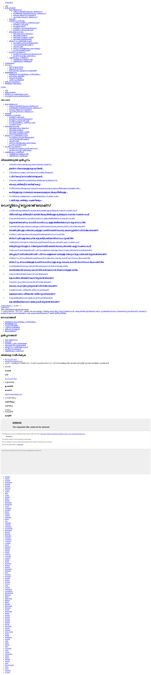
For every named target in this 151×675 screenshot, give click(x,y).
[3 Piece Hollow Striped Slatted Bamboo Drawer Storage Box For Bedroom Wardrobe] (50, 250)
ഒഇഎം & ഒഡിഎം (16, 69)
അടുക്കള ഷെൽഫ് (20, 35)
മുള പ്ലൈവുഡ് (15, 10)
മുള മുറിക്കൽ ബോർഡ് (39, 313)
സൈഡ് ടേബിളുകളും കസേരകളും (26, 48)
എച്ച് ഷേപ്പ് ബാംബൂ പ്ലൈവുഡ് (25, 17)
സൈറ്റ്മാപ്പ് (54, 311)
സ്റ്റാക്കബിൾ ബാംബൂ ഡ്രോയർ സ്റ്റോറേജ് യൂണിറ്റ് (119, 311)
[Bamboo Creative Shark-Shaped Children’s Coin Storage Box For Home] (43, 210)
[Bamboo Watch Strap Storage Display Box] (30, 282)
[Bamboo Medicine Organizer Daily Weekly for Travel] (38, 266)
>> (13, 306)
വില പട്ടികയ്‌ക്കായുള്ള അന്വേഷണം (15, 309)
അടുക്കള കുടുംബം (16, 32)
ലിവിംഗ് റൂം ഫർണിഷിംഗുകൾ (20, 41)
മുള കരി (12, 19)
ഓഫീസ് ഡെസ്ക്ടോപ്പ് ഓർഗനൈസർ (27, 54)
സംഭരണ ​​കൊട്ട (19, 26)
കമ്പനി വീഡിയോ (15, 78)
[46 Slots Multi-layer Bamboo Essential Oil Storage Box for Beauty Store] (44, 242)
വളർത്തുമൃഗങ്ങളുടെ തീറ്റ (23, 59)
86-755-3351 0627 (11, 379)
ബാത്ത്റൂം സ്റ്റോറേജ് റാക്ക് (23, 30)
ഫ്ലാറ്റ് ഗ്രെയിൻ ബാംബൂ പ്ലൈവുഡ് (27, 11)
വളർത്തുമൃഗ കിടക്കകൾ (22, 61)
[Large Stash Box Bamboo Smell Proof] (29, 290)
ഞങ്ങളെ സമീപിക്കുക (13, 83)
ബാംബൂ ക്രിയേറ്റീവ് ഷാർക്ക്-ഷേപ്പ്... (25, 184)
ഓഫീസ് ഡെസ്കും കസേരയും (24, 56)
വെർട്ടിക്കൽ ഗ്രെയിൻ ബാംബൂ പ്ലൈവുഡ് (29, 13)
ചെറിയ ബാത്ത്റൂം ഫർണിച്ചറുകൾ (26, 22)
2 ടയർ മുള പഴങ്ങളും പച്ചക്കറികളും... (25, 200)
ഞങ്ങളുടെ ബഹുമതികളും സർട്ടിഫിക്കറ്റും (24, 74)
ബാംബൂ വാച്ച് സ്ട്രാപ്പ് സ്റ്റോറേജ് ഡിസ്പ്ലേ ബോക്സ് (33, 286)
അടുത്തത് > (7, 306)
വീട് (6, 6)
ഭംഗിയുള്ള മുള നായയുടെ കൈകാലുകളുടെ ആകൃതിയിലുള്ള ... (38, 192)
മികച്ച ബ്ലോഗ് (10, 331)
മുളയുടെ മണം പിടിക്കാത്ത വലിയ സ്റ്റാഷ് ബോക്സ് (32, 294)
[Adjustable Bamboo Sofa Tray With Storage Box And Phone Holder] (42, 218)
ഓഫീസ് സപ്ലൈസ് (17, 52)
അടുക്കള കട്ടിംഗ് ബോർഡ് (23, 34)
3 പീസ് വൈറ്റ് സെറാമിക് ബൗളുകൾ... (26, 176)
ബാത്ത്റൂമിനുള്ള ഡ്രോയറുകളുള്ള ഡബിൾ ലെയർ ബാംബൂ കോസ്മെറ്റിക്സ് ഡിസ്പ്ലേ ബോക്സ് (53, 230)
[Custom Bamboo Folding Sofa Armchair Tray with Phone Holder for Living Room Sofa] (49, 258)
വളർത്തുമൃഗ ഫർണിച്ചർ (18, 58)
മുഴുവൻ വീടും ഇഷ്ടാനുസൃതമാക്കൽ (23, 70)
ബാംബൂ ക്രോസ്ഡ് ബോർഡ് (24, 15)
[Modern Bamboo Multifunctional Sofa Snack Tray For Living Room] (37, 234)
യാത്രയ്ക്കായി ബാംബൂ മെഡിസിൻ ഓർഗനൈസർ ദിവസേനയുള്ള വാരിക (43, 270)
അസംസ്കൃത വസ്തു (16, 67)
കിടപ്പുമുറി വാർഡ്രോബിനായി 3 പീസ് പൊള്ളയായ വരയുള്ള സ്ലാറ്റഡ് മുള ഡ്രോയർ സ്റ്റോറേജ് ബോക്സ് (58, 254)
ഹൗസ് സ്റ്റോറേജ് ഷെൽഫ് (23, 45)
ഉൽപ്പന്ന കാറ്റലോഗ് (12, 82)
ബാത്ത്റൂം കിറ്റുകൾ (20, 24)
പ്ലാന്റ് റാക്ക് (18, 46)
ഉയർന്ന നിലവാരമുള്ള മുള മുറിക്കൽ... (26, 168)
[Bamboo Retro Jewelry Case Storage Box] (28, 274)
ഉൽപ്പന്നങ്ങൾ (10, 8)
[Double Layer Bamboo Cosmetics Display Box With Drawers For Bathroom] (47, 226)
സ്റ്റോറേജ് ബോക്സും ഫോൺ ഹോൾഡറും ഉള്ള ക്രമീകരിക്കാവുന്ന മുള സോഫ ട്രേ (47, 222)
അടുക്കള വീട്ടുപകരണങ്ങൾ (15, 345)
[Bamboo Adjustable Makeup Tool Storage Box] (31, 298)
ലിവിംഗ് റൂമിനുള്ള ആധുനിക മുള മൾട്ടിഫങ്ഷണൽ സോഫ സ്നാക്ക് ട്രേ (41, 238)
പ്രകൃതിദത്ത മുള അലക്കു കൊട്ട (87, 311)
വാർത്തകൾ (9, 63)
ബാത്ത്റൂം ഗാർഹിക (17, 21)
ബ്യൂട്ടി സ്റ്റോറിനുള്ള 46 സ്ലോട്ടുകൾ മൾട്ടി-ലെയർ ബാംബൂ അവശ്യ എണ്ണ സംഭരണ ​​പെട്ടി (50, 246)
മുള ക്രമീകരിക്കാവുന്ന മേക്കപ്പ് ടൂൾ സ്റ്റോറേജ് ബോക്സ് (34, 302)
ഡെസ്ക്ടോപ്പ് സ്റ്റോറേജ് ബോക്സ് (25, 43)
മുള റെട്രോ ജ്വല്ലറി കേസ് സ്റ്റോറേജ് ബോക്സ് (31, 278)
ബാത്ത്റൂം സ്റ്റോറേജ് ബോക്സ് (25, 28)
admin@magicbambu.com (13, 394)
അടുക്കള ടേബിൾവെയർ (22, 39)
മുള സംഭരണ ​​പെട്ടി (66, 311)
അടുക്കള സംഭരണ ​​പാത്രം (23, 37)
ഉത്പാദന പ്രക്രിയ (16, 76)
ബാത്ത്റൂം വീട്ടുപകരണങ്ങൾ (16, 343)
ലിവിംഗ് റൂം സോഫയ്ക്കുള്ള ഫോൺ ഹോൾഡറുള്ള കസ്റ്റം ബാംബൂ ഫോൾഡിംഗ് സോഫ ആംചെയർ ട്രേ (56, 262)
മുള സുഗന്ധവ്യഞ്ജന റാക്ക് (19, 313)
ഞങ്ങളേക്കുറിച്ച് (11, 72)
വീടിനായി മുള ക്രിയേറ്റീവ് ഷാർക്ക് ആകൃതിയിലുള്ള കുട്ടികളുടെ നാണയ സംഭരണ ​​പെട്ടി (49, 214)
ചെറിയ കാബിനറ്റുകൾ (21, 50)
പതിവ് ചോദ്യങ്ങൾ (16, 80)
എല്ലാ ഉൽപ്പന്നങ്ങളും (57, 313)
